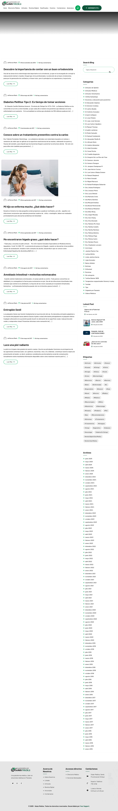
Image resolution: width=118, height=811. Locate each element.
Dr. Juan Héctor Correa (93, 169)
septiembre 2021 (90, 583)
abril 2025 (88, 465)
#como (87, 376)
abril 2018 (88, 688)
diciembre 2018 (90, 667)
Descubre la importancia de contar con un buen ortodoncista (38, 69)
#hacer (87, 393)
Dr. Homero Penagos (92, 163)
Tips (86, 287)
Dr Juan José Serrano (92, 121)
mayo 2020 (89, 631)
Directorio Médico (14, 8)
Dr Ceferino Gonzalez (92, 112)
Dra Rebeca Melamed (92, 209)
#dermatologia (97, 376)
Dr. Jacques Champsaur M (94, 166)
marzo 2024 (89, 504)
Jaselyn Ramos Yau (91, 251)
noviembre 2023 (90, 516)
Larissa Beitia (90, 254)
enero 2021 (89, 607)
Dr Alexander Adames (92, 103)
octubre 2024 (89, 483)
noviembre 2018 (90, 670)
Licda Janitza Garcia (92, 257)
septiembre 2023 (91, 522)
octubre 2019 (89, 649)
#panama (88, 410)
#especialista (89, 389)
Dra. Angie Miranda (91, 215)
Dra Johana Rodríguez (92, 187)
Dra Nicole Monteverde (92, 206)
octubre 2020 (89, 616)
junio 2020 (88, 628)
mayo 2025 (89, 462)
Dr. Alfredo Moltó (91, 142)
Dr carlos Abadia (90, 109)
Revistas (88, 272)
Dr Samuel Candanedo (92, 136)
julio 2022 (88, 552)
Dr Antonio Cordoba (91, 106)
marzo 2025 (89, 468)
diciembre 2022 (90, 546)
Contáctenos (61, 8)
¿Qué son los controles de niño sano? (99, 343)
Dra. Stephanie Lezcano (93, 245)
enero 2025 (89, 474)
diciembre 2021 (90, 573)
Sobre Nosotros (50, 777)
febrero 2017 (89, 725)
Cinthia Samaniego (91, 97)
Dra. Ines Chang (90, 218)
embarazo (107, 428)
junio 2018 (88, 682)
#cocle (104, 371)
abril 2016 (88, 740)
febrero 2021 (89, 604)
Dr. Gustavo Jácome (92, 160)
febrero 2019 (89, 661)
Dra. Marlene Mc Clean (92, 224)
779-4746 (94, 784)
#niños (100, 402)
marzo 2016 (89, 743)
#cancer (107, 363)
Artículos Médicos (91, 91)
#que (86, 415)
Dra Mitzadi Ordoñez (92, 203)
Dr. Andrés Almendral (92, 145)
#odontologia (100, 406)
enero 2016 (89, 749)
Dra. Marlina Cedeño (92, 227)
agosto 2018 (89, 676)
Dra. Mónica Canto (91, 239)
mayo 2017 (88, 719)
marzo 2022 (89, 564)
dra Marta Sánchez (91, 200)
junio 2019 (88, 655)
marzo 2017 (89, 722)
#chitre (105, 367)
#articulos (97, 363)
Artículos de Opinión (92, 88)
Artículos (24, 8)
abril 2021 (88, 598)
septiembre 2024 (91, 486)
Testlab (87, 284)
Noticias (88, 266)
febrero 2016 (89, 746)
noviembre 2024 (90, 480)
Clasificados (44, 8)
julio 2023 (88, 528)
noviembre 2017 (90, 701)
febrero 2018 (89, 691)
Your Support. (85, 806)
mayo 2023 (89, 531)
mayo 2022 (89, 558)
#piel (105, 410)
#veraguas (101, 423)
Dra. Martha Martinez (92, 230)
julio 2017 (88, 713)
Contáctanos (49, 794)
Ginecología (88, 432)
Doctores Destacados (74, 778)
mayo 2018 (88, 685)
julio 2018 (88, 679)
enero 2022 (89, 570)
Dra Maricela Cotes (91, 196)
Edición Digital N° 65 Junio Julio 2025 (98, 321)
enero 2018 (89, 694)
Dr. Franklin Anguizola (92, 154)
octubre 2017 (89, 704)
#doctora (107, 380)
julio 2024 (88, 492)
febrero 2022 (89, 567)
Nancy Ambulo (90, 263)
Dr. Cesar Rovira (90, 151)
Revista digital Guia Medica (93, 436)
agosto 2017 (89, 710)
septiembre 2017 (90, 707)
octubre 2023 (89, 519)
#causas (87, 367)
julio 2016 (88, 731)
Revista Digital (34, 8)
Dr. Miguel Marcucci (91, 181)
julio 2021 (88, 589)
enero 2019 (89, 664)
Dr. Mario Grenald (90, 178)
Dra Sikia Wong (90, 212)
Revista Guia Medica (91, 441)
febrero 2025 (89, 471)
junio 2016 (88, 734)
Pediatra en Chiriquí (102, 432)
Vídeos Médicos (90, 293)
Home (54, 42)
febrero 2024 (89, 507)
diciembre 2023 (90, 513)
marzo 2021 (89, 601)
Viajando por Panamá (92, 290)
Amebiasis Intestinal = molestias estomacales (30, 274)
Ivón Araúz (88, 248)
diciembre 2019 (90, 643)
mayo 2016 (88, 737)
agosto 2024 (89, 489)
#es (106, 384)
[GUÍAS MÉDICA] (11, 3)
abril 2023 (88, 534)
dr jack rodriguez (90, 115)
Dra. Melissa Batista (92, 233)
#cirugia (87, 371)
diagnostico (96, 428)
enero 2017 (89, 728)
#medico (87, 397)
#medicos (97, 397)
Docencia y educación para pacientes (97, 100)
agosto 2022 (89, 549)
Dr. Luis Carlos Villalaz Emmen (95, 172)
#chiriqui (97, 367)
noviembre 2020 (90, 613)
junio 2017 (88, 716)
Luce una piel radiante (16, 344)
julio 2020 (88, 625)
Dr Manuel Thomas (91, 127)
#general (100, 389)
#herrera (96, 393)
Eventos (52, 8)
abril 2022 (88, 561)
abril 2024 (88, 501)
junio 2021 (88, 592)
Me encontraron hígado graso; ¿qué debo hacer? (31, 239)
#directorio (88, 380)
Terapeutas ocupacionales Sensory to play (99, 281)
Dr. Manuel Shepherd (92, 175)
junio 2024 (88, 495)
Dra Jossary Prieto (91, 190)
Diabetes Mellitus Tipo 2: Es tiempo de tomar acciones (34, 101)
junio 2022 (88, 555)
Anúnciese (70, 8)
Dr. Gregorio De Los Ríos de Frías (96, 157)
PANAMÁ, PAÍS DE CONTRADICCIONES (97, 332)
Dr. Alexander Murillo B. (92, 139)
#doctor (98, 380)
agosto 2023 (89, 525)
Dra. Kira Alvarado (91, 221)
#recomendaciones (98, 415)
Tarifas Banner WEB (92, 278)
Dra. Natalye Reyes (91, 242)
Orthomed (88, 269)
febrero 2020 (89, 640)
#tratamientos (89, 423)
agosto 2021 (89, 586)
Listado (47, 780)
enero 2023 (89, 543)
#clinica (63, 42)
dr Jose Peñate (90, 118)
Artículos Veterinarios (92, 94)
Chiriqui (87, 428)
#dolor (87, 384)
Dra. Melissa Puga (91, 236)
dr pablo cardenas (91, 130)
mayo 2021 (88, 595)
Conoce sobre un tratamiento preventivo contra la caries (36, 134)
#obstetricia (89, 406)
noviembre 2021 (90, 576)
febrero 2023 (89, 540)
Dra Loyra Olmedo (91, 193)
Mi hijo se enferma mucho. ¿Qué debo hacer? (29, 206)
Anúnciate (48, 790)
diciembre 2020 (90, 610)
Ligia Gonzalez (90, 260)
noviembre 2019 (90, 646)
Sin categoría (89, 275)
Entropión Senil (12, 309)
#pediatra (97, 410)
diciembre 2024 (90, 477)
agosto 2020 (89, 622)
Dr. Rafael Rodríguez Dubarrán (95, 184)
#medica (105, 393)
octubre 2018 (89, 673)
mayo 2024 (89, 498)
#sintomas (88, 419)
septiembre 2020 (91, 619)
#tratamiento (99, 419)
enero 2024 (89, 510)
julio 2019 (88, 652)
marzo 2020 (89, 637)
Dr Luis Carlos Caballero (93, 124)
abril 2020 (88, 634)
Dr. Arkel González (91, 148)
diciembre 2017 (90, 697)
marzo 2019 (89, 658)
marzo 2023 (89, 537)
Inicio (5, 8)
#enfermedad (96, 384)
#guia (108, 389)
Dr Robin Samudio (91, 133)
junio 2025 (88, 459)
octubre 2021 (89, 580)
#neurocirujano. (90, 402)
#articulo (88, 363)
